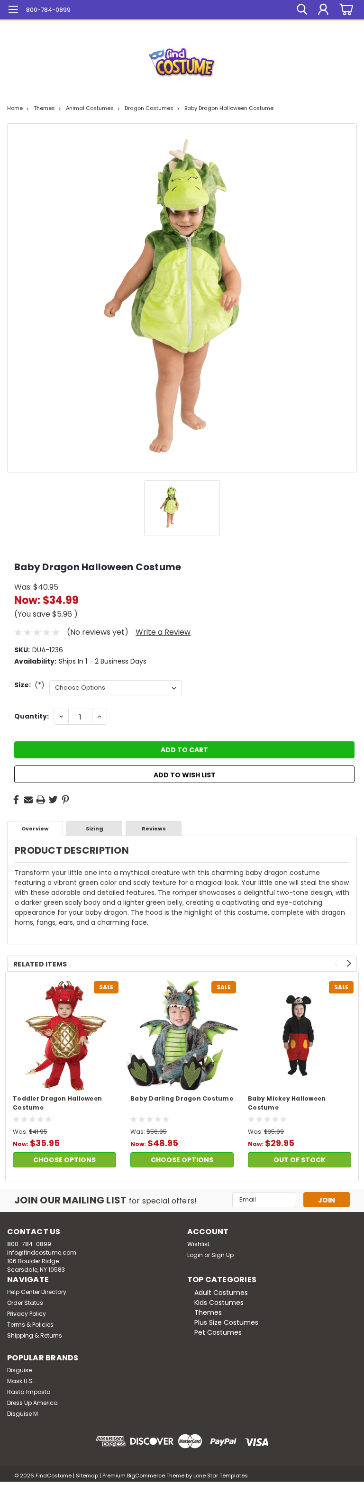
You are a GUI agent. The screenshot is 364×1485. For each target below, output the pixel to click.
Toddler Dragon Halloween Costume (57, 1102)
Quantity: (31, 716)
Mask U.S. (20, 1381)
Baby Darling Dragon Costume (181, 1098)
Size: (29, 685)
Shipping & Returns (34, 1335)
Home (15, 108)
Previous (335, 963)
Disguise (19, 1370)
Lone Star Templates (220, 1475)
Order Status (25, 1303)
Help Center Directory (36, 1292)
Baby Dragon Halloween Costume (228, 108)
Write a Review (163, 632)
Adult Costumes (221, 1292)
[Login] (323, 9)
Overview (35, 828)
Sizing (94, 828)
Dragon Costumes (149, 108)
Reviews (154, 828)
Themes (44, 108)
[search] (302, 9)
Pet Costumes (218, 1332)
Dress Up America (32, 1403)
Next (349, 963)
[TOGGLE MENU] (13, 10)
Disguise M (22, 1414)
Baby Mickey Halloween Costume (287, 1102)
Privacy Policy (26, 1314)
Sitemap (87, 1475)
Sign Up (222, 1255)
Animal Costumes (90, 108)
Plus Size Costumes (226, 1322)
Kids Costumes (219, 1302)
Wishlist (198, 1244)
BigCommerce (146, 1475)
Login (195, 1255)
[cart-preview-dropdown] (345, 9)
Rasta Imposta (29, 1392)
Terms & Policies (30, 1325)
